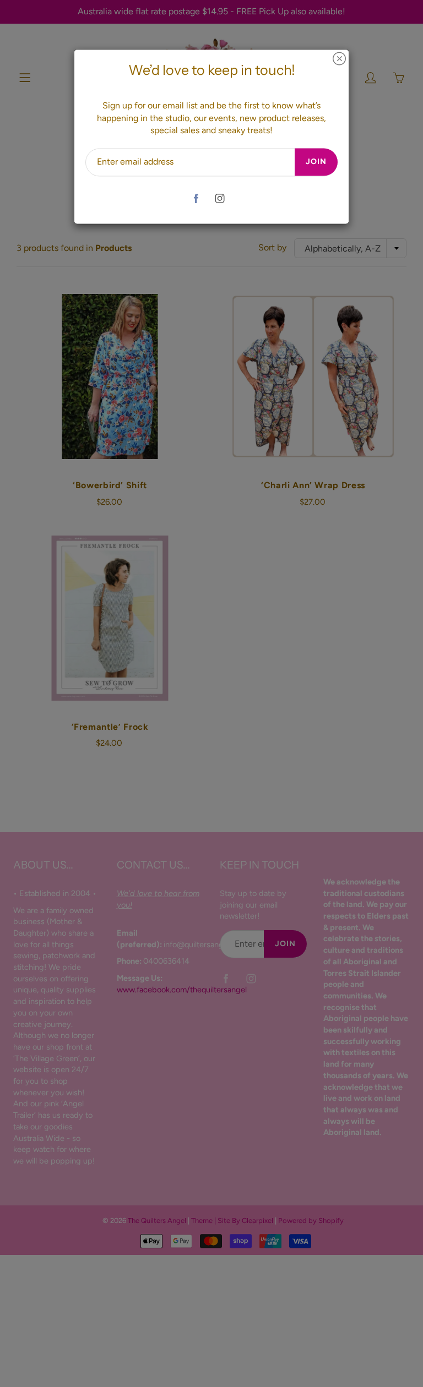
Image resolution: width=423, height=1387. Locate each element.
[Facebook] (195, 198)
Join (316, 162)
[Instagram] (219, 198)
